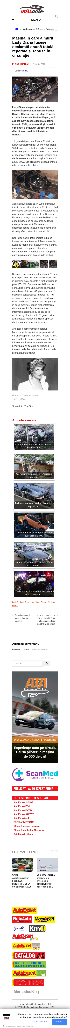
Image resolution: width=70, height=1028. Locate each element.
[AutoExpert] (24, 911)
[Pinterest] (24, 80)
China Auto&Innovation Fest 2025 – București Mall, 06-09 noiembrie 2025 (22, 880)
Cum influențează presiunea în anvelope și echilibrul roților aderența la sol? (46, 880)
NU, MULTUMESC (40, 1021)
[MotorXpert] (44, 920)
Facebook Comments (20, 649)
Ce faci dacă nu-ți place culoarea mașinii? (22, 618)
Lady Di (15, 602)
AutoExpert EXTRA (23, 810)
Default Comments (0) (40, 649)
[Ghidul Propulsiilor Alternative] (29, 965)
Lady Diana (41, 602)
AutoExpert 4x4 (21, 818)
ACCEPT (59, 1021)
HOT (16, 29)
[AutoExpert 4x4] (26, 947)
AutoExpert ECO (22, 806)
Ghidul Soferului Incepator (27, 826)
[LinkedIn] (28, 80)
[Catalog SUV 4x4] (28, 956)
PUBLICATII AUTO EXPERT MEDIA (33, 788)
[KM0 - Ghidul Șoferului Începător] (37, 929)
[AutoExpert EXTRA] (28, 983)
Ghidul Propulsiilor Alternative (29, 830)
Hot (27, 71)
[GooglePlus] (20, 80)
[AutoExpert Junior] (25, 938)
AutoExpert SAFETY (24, 814)
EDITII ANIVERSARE (24, 822)
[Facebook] (13, 80)
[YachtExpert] (19, 929)
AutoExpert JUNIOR (23, 802)
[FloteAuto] (22, 920)
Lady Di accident (27, 602)
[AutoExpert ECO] (29, 974)
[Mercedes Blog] (26, 992)
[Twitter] (16, 80)
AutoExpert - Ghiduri (24, 834)
